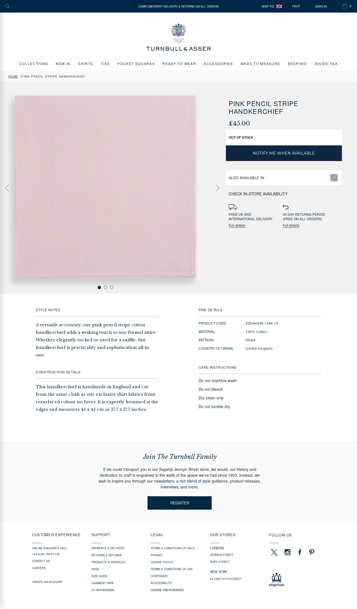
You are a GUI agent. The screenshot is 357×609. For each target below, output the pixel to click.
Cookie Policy (162, 562)
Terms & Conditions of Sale (173, 548)
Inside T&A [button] (326, 63)
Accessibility (161, 583)
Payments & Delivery (107, 548)
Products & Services (108, 562)
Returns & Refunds (106, 555)
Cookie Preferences (167, 590)
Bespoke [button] (297, 63)
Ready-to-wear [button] (179, 63)
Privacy (157, 555)
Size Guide (99, 576)
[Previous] (7, 187)
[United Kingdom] (279, 6)
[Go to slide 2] (105, 287)
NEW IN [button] (63, 63)
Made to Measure (260, 63)
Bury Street (220, 562)
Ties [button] (105, 63)
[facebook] (300, 552)
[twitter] (274, 552)
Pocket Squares (136, 63)
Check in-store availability (258, 193)
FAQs (95, 569)
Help (296, 6)
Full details (237, 225)
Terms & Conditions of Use (172, 569)
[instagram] (287, 552)
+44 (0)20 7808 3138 (46, 554)
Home (13, 76)
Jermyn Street (221, 555)
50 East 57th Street (226, 579)
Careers (39, 568)
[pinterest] (311, 552)
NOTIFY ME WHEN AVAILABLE (284, 153)
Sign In (321, 6)
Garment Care (102, 583)
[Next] (217, 187)
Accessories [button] (218, 63)
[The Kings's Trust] (297, 580)
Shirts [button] (85, 63)
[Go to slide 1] (99, 287)
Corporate (159, 576)
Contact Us (41, 561)
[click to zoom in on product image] (105, 187)
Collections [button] (33, 63)
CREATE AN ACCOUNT (47, 582)
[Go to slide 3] (111, 287)
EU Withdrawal (103, 590)
